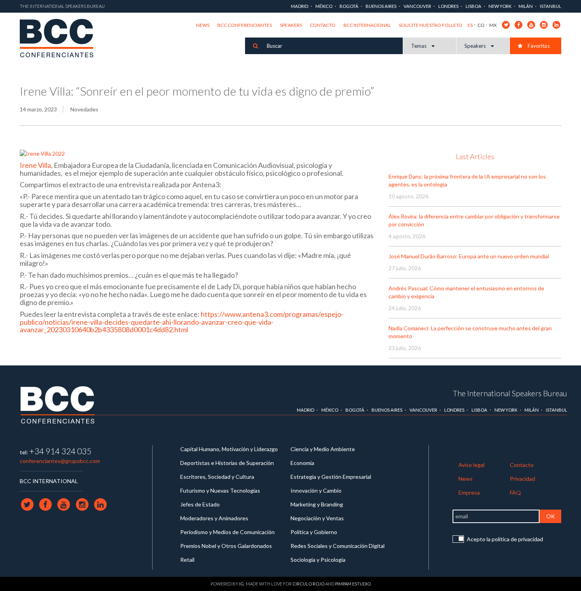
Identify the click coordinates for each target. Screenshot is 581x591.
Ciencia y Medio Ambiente (322, 449)
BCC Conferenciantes (244, 25)
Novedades (84, 109)
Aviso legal (471, 464)
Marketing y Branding (316, 504)
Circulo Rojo (308, 583)
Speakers (291, 25)
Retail (187, 559)
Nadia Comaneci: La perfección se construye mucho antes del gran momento (470, 332)
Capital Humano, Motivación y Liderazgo (229, 449)
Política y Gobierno (313, 532)
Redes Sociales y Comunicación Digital (337, 545)
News (202, 25)
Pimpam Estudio (353, 583)
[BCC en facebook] (518, 24)
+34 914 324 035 (60, 451)
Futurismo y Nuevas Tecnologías (220, 490)
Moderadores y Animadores (214, 518)
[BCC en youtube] (531, 24)
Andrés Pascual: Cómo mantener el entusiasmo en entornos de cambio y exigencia (466, 292)
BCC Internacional (367, 25)
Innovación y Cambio (315, 490)
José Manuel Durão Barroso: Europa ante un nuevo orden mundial (469, 256)
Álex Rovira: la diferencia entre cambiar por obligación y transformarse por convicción (474, 220)
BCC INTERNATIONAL (49, 481)
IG (241, 583)
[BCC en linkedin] (556, 24)
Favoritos (538, 46)
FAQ (515, 492)
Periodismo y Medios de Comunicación (227, 532)
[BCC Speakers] (58, 404)
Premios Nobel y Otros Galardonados (226, 545)
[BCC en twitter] (506, 24)
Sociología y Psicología (317, 559)
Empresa (469, 492)
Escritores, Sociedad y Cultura (217, 476)
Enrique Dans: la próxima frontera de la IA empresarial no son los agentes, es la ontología (467, 180)
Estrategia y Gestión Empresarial (330, 476)
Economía (302, 462)
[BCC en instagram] (544, 24)
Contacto (323, 25)
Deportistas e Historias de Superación (227, 462)
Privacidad (522, 478)
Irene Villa (35, 165)
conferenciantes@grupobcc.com (60, 460)
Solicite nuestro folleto (430, 25)
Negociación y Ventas (317, 518)
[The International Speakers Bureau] (61, 39)
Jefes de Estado (200, 504)
